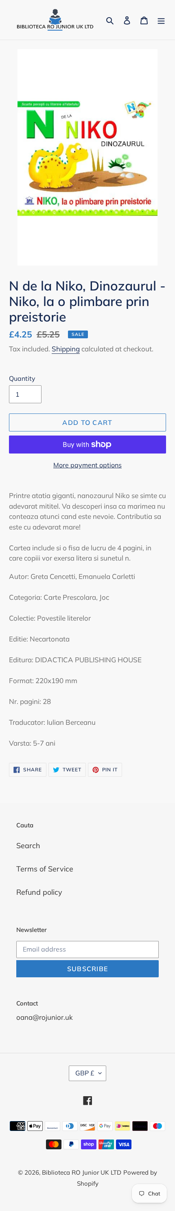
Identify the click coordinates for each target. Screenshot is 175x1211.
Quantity (22, 378)
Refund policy (39, 892)
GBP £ (84, 1073)
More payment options (87, 465)
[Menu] (161, 19)
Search (28, 845)
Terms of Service (44, 869)
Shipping (66, 348)
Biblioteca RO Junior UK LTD (81, 1172)
